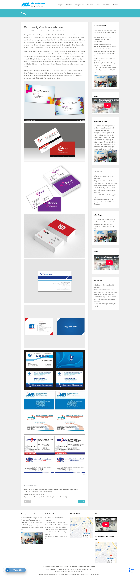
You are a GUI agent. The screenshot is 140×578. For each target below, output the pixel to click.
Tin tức (98, 5)
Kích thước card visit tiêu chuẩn (103, 199)
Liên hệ (115, 5)
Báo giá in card (79, 5)
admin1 (28, 31)
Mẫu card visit (52, 31)
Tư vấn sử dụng (68, 31)
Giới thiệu (69, 5)
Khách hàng (106, 5)
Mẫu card (90, 5)
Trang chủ (60, 5)
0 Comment (35, 31)
